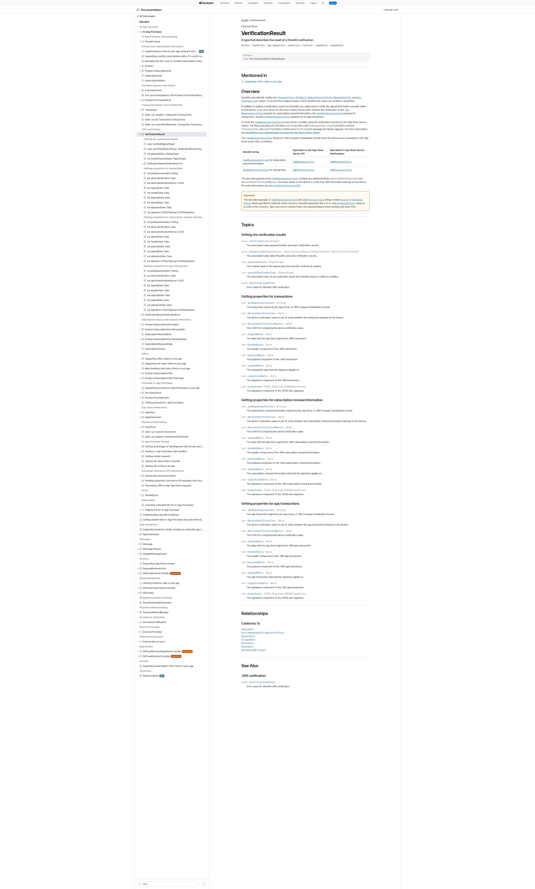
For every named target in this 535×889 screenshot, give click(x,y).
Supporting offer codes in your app (263, 81)
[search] (167, 884)
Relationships (254, 613)
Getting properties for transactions (267, 296)
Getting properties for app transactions (270, 504)
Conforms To (250, 623)
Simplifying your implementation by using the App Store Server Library (283, 132)
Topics (247, 224)
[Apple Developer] (206, 3)
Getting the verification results (263, 235)
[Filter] (169, 884)
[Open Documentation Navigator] (138, 10)
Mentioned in (254, 75)
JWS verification (253, 676)
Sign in (332, 3)
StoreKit (244, 20)
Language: (388, 10)
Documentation (151, 10)
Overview (250, 91)
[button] (323, 3)
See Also (249, 665)
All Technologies (147, 16)
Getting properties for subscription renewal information (282, 400)
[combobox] (169, 884)
